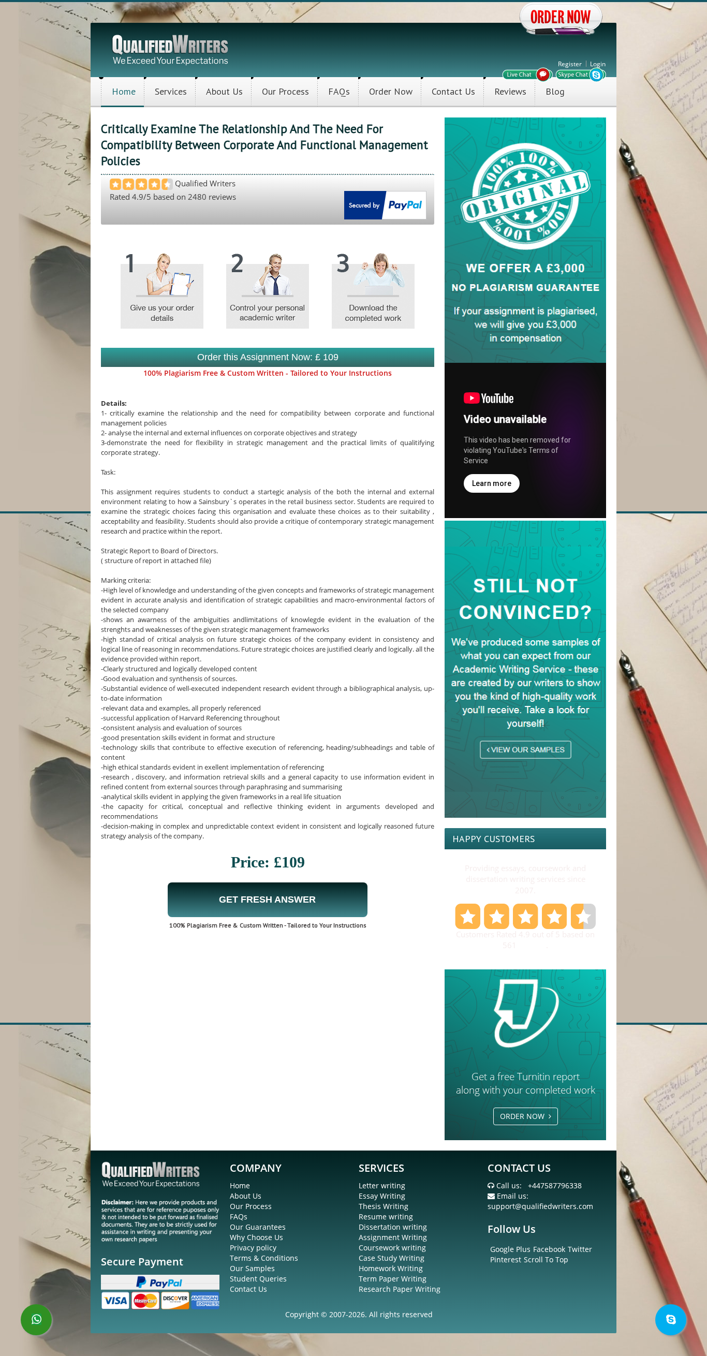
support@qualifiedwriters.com (540, 1206)
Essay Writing (382, 1196)
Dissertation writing (393, 1227)
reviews (532, 945)
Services (171, 91)
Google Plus (510, 1249)
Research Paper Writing (399, 1289)
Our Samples (252, 1268)
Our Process (285, 91)
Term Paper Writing (392, 1279)
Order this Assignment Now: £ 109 (267, 357)
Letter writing (382, 1185)
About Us (224, 91)
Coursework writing (392, 1247)
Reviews (510, 91)
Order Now (391, 91)
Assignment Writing (393, 1237)
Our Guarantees (258, 1227)
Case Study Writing (391, 1258)
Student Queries (258, 1279)
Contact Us (453, 91)
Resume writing (386, 1216)
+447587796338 (555, 1185)
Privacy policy (253, 1247)
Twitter (580, 1249)
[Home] (171, 49)
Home (124, 91)
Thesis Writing (383, 1206)
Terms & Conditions (264, 1258)
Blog (555, 91)
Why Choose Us (256, 1237)
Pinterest (505, 1259)
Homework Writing (391, 1268)
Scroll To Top (546, 1259)
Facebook (549, 1249)
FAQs (339, 91)
